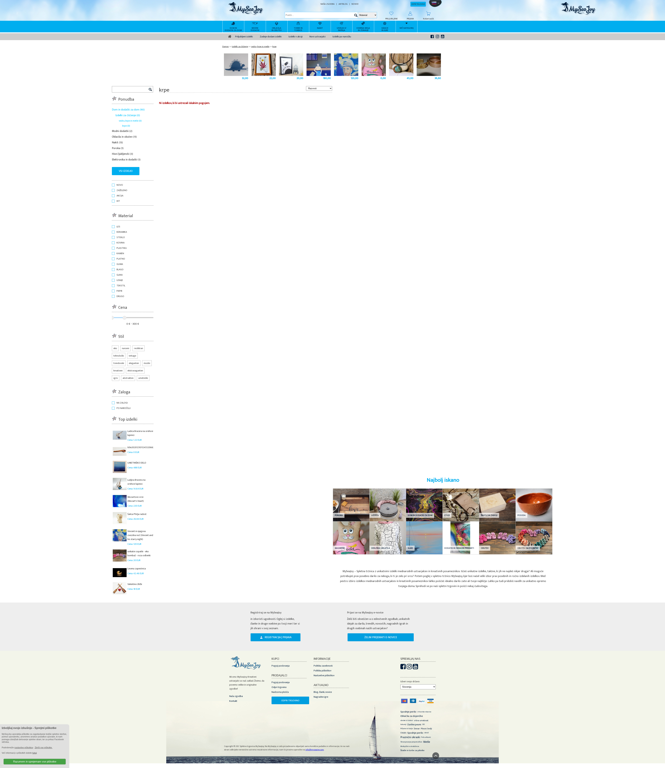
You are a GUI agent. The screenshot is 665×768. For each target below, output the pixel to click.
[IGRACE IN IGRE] (385, 23)
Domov (225, 46)
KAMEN (120, 253)
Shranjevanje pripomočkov (411, 741)
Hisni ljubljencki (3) (122, 154)
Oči (423, 724)
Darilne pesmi (414, 725)
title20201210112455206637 (141, 447)
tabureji (403, 724)
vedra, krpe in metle (260, 46)
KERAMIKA (122, 232)
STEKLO (121, 237)
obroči (426, 732)
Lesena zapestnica (136, 569)
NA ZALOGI (122, 403)
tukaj (34, 753)
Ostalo (403, 732)
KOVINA (121, 243)
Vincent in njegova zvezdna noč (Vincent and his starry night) (140, 535)
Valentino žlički (134, 584)
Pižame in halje (406, 728)
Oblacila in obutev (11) (124, 137)
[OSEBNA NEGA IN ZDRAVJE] (363, 23)
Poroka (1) (117, 148)
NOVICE (355, 4)
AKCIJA (120, 196)
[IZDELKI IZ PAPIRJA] (342, 23)
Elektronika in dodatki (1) (126, 159)
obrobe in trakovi (406, 720)
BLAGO (120, 269)
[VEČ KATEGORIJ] (407, 23)
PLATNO (121, 259)
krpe (274, 46)
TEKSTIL (121, 286)
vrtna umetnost (421, 720)
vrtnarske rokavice (424, 711)
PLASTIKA (122, 248)
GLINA (120, 275)
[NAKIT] (320, 23)
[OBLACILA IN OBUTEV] (277, 23)
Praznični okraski (410, 737)
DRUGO (120, 296)
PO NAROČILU (124, 408)
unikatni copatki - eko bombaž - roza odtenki (138, 553)
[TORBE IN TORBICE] (298, 23)
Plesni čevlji (426, 728)
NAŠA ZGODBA (328, 4)
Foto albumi (426, 737)
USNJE (120, 280)
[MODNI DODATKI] (255, 23)
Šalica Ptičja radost (137, 514)
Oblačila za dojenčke (411, 716)
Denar (417, 728)
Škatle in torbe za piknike (412, 750)
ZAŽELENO (122, 190)
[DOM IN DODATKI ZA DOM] (233, 23)
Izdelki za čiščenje (240, 46)
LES (118, 227)
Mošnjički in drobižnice (409, 746)
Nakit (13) (117, 142)
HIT (118, 201)
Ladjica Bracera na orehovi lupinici (136, 482)
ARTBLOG (343, 4)
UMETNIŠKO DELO (136, 463)
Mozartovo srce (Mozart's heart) (135, 499)
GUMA (120, 264)
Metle (426, 742)
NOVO (120, 185)
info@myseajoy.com (314, 749)
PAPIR (119, 291)
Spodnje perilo (408, 712)
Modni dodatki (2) (122, 131)
